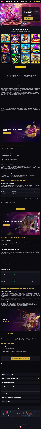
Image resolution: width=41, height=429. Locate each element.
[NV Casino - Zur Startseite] (6, 1)
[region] (20, 192)
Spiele (15, 1)
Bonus (18, 1)
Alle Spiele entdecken (20, 66)
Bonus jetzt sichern (20, 208)
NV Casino (29, 1)
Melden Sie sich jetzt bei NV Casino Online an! (20, 358)
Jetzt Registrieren (28, 18)
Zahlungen (22, 1)
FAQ (26, 1)
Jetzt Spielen (37, 1)
